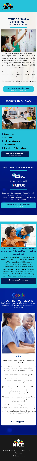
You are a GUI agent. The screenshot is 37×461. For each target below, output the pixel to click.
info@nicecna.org (18, 456)
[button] (35, 6)
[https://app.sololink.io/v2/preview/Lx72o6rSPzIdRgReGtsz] (18, 443)
